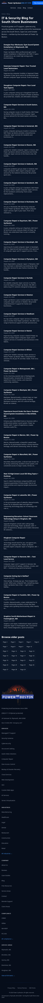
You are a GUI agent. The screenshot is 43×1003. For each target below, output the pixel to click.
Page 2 (5, 642)
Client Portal (6, 906)
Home (4, 14)
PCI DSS (4, 934)
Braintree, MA (6, 965)
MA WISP (5, 928)
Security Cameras (7, 738)
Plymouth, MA (6, 950)
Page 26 (31, 665)
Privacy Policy (11, 988)
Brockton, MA (6, 955)
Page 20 (14, 660)
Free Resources (7, 886)
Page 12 (14, 651)
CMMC (4, 918)
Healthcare (5, 817)
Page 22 (31, 660)
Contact (30, 8)
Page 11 (5, 651)
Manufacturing (7, 812)
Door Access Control (8, 764)
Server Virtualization (8, 800)
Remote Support (7, 901)
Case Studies (6, 875)
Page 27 (5, 669)
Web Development (8, 780)
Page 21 (23, 660)
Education (5, 843)
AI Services (5, 795)
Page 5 (29, 642)
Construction (6, 838)
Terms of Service (22, 988)
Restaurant (5, 833)
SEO (3, 785)
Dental (4, 828)
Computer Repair (7, 759)
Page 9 (21, 646)
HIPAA (4, 923)
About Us (5, 865)
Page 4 (21, 642)
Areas (19, 8)
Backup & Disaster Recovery (11, 769)
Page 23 (5, 665)
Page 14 (31, 651)
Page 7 (5, 646)
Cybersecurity (6, 743)
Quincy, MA (5, 960)
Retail (3, 848)
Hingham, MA (6, 970)
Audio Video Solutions (9, 754)
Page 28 (14, 669)
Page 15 (5, 656)
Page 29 (23, 669)
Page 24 (14, 665)
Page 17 (23, 656)
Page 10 (29, 646)
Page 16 (14, 656)
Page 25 (23, 665)
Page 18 (31, 656)
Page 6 (36, 642)
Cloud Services (6, 775)
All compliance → (7, 939)
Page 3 (13, 642)
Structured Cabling (8, 749)
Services (13, 8)
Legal (3, 822)
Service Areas (6, 891)
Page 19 (5, 660)
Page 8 (13, 646)
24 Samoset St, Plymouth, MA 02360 (14, 718)
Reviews (4, 870)
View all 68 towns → (8, 975)
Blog (24, 8)
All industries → (7, 853)
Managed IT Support (9, 733)
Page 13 (23, 651)
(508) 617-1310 (26, 3)
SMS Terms (32, 988)
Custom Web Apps (8, 790)
